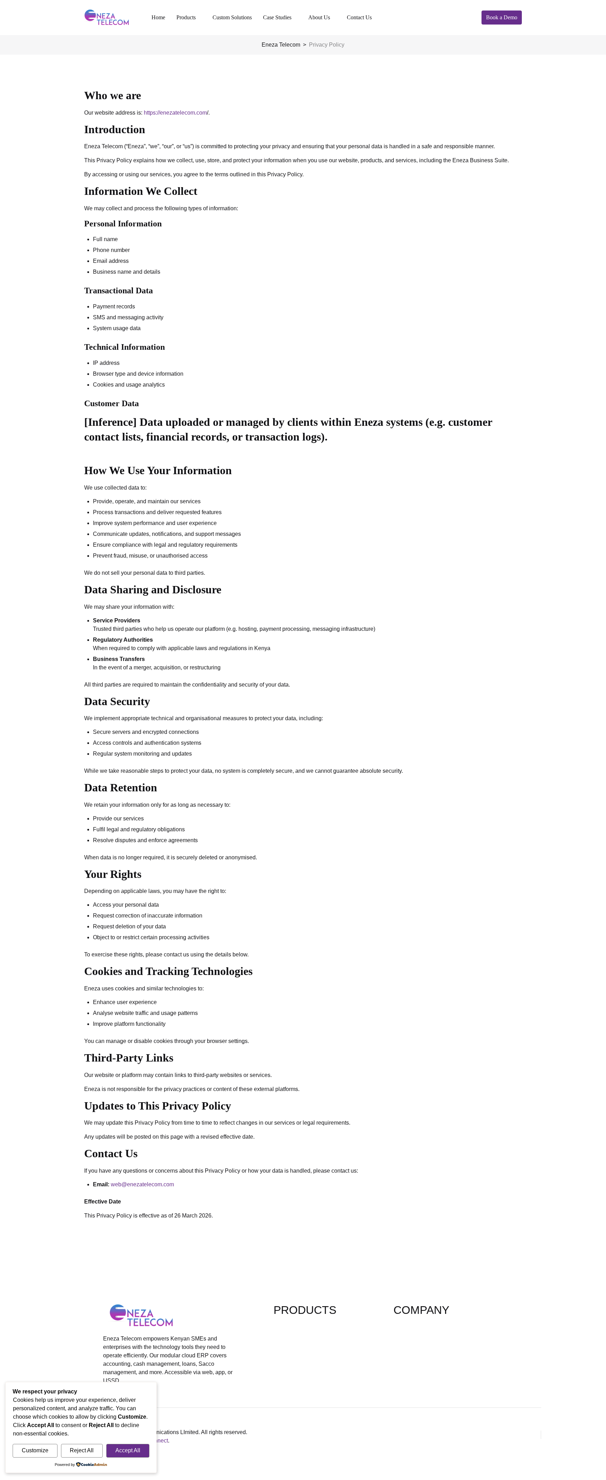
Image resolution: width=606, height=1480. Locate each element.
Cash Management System (307, 1348)
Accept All (127, 1450)
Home (158, 17)
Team (400, 1336)
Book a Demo (501, 17)
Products (186, 17)
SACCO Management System (311, 1370)
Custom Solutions (232, 17)
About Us (319, 17)
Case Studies (277, 17)
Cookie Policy (410, 1370)
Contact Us (359, 17)
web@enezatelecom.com (142, 1184)
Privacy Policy (411, 1348)
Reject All (82, 1450)
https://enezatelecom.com (175, 113)
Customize (35, 1450)
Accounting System (298, 1336)
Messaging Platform (298, 1359)
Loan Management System (307, 1325)
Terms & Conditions (417, 1359)
